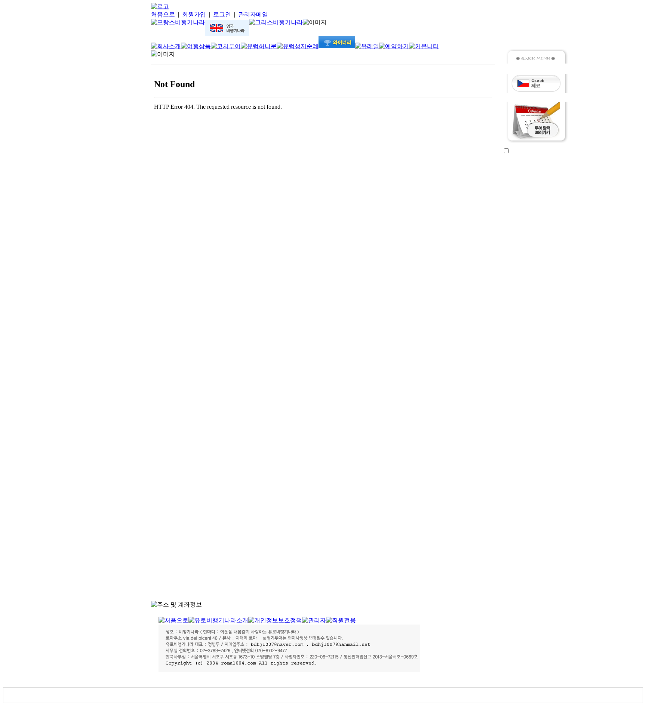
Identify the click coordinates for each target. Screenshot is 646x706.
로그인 (222, 14)
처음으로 (163, 14)
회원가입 (194, 14)
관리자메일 (253, 14)
